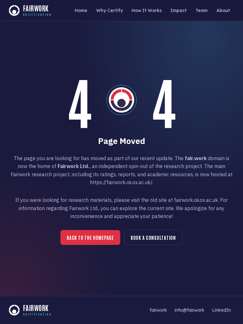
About (223, 10)
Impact (179, 10)
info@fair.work (189, 310)
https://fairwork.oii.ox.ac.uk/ (121, 182)
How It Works (147, 10)
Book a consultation (153, 237)
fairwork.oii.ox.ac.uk (196, 200)
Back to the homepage (90, 237)
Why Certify (109, 10)
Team (202, 10)
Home (81, 10)
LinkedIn (221, 310)
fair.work (158, 310)
